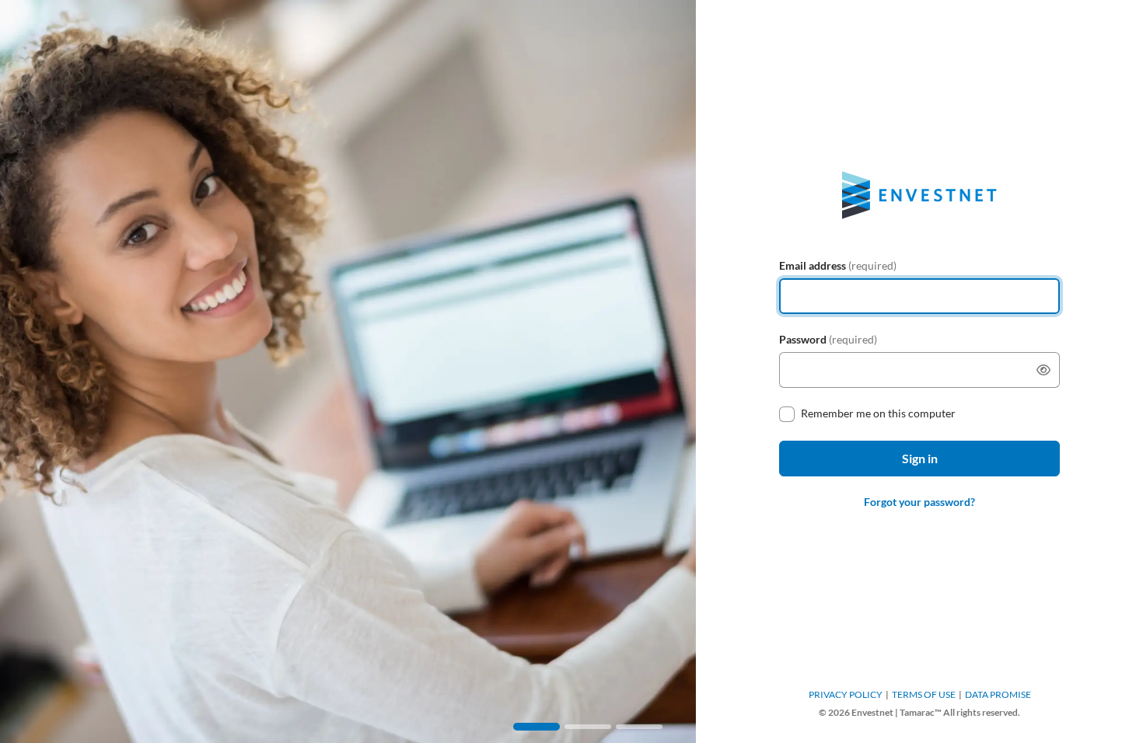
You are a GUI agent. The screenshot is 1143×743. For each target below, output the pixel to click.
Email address (838, 265)
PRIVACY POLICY (846, 694)
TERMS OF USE (924, 694)
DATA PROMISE (998, 694)
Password (828, 339)
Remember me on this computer (878, 413)
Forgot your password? (919, 501)
